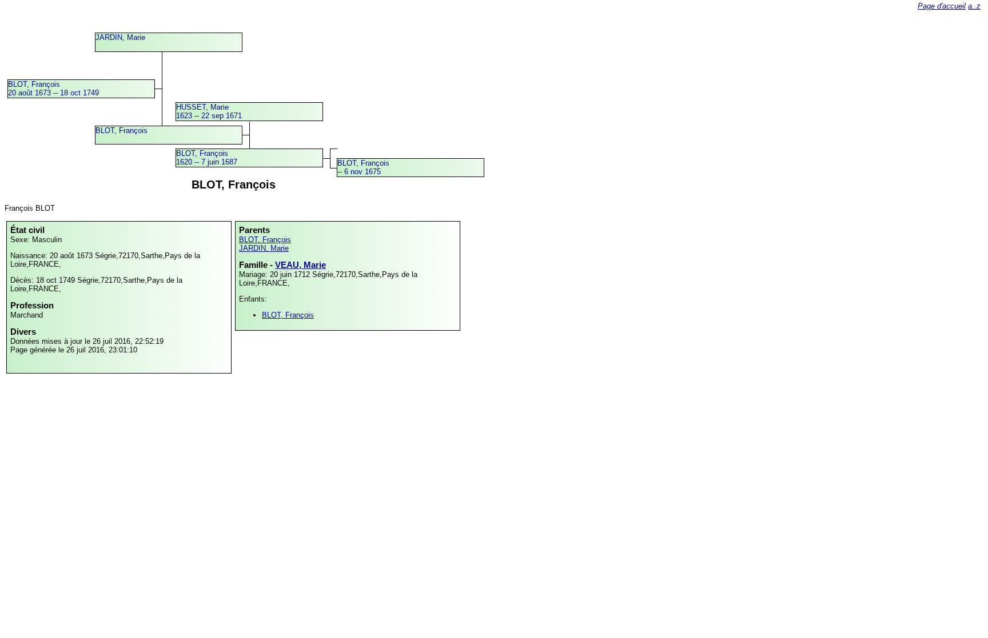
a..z (974, 6)
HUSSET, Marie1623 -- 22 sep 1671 (209, 111)
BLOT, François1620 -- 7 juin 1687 (206, 157)
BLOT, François (121, 130)
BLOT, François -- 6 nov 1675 (363, 167)
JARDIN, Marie (120, 37)
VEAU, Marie (300, 265)
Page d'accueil (942, 6)
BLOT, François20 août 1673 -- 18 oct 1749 (53, 88)
